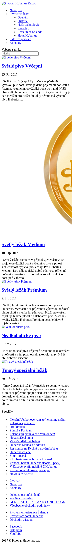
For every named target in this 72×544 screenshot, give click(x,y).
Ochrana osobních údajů (25, 494)
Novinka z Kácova (21, 473)
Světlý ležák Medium (23, 244)
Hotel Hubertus (27, 35)
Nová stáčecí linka (21, 437)
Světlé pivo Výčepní (22, 66)
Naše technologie (28, 24)
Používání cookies (21, 498)
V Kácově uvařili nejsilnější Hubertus (33, 466)
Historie (23, 21)
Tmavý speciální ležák (24, 370)
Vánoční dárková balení (25, 441)
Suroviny (23, 28)
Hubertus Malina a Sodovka (27, 445)
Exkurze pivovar (20, 39)
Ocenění (23, 17)
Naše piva (16, 10)
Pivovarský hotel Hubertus (26, 516)
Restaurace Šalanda (30, 32)
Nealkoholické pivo (21, 335)
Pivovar (14, 480)
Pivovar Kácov (19, 13)
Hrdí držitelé (17, 426)
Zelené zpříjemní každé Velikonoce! (32, 434)
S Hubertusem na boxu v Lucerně (31, 459)
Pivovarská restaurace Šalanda (29, 512)
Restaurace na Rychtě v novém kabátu (34, 448)
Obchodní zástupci (21, 519)
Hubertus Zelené (20, 452)
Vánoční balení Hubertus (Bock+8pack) (35, 463)
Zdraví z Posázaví (21, 430)
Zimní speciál (18, 455)
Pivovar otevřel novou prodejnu (30, 470)
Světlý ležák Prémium (24, 290)
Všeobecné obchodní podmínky (30, 505)
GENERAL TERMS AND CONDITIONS (37, 502)
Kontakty (15, 42)
